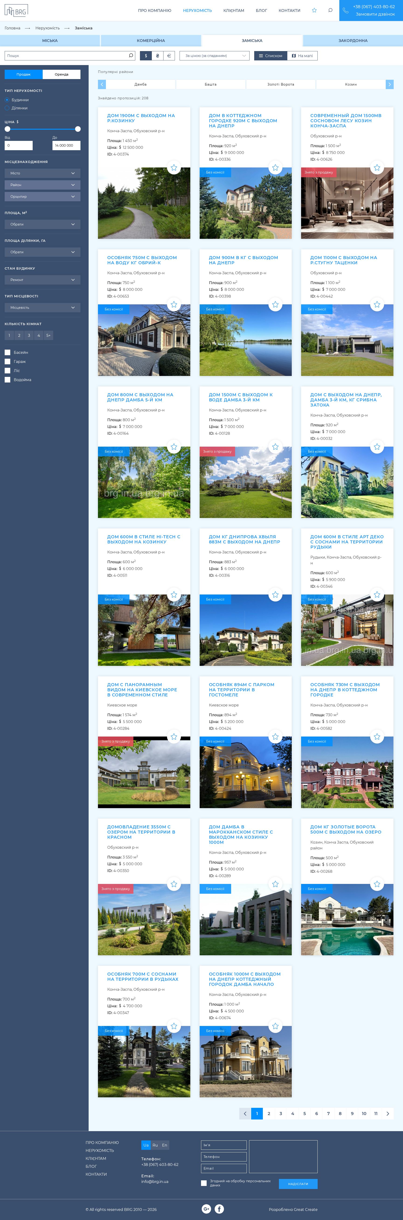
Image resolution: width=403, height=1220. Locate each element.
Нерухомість (197, 10)
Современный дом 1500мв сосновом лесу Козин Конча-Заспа (346, 121)
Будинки (20, 100)
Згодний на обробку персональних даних (240, 1183)
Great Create (306, 1209)
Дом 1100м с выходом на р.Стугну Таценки (343, 260)
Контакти (289, 10)
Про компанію (154, 10)
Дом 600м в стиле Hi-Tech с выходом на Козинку (144, 539)
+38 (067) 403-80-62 (374, 6)
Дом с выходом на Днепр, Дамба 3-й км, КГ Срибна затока (346, 400)
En (164, 1145)
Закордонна (353, 40)
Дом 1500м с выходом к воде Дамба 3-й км (241, 397)
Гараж (20, 361)
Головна (12, 28)
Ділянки (20, 108)
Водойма (22, 380)
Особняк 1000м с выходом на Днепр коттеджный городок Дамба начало (245, 979)
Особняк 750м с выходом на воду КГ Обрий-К (142, 260)
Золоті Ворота (281, 84)
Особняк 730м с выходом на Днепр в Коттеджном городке (345, 690)
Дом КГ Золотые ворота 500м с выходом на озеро (345, 829)
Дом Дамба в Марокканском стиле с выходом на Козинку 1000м (241, 834)
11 (376, 1113)
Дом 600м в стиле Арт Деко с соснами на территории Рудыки (347, 542)
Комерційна (151, 40)
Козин (351, 84)
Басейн (21, 352)
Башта (210, 84)
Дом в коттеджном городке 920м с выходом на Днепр (243, 121)
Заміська (252, 40)
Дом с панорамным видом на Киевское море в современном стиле (142, 690)
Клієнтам (233, 10)
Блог (261, 10)
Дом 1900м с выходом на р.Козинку (141, 118)
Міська (50, 40)
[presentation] (102, 84)
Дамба (140, 84)
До (54, 138)
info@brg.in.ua (154, 1181)
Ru (155, 1145)
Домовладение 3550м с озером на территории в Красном (141, 832)
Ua (146, 1145)
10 (364, 1113)
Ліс (17, 370)
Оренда (61, 74)
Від (7, 138)
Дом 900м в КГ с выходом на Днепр (243, 260)
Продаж (24, 74)
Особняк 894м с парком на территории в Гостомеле (241, 690)
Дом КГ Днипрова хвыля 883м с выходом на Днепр (244, 539)
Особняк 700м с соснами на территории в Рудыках (142, 977)
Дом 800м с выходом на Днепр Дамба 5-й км (140, 397)
